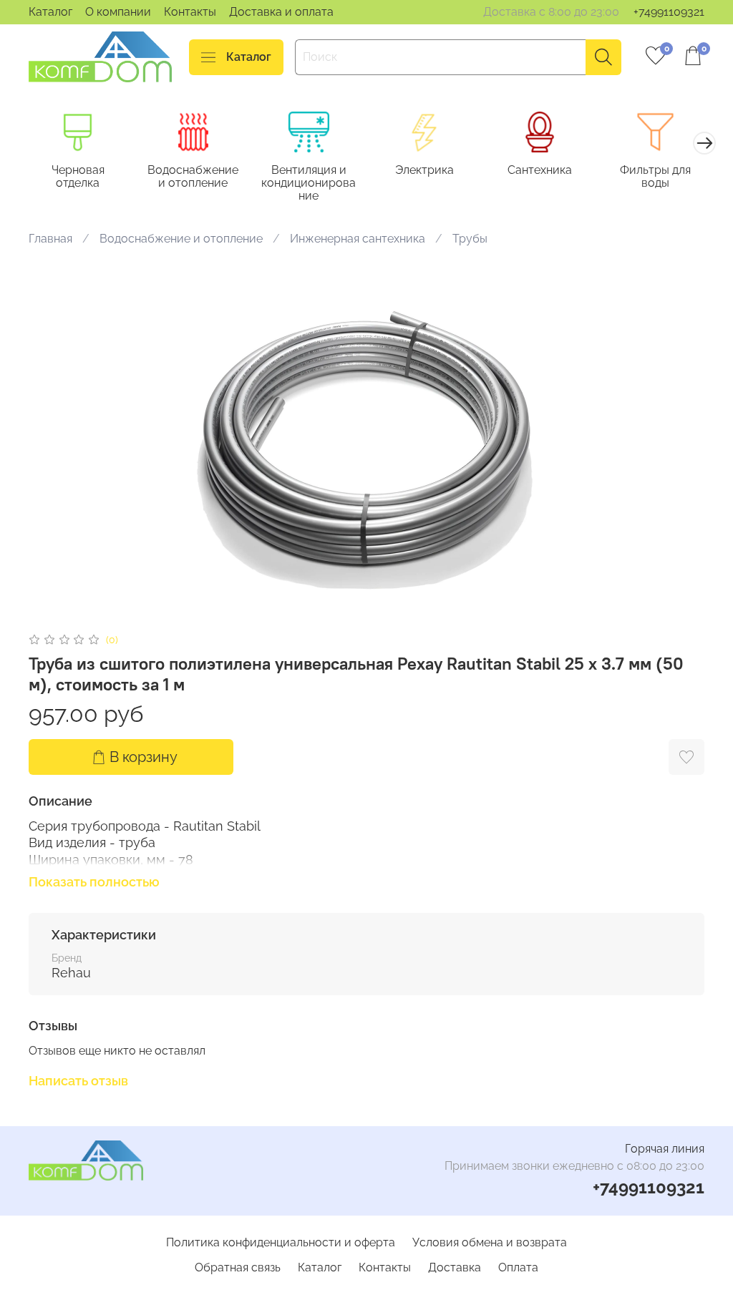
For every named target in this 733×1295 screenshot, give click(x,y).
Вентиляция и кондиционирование (308, 182)
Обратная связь (238, 1267)
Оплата (518, 1267)
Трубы (469, 238)
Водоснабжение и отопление (192, 176)
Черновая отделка (78, 176)
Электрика (424, 170)
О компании (118, 12)
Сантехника (540, 170)
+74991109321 (669, 12)
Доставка (454, 1267)
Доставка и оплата (281, 12)
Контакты (190, 12)
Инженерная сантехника (357, 238)
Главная (50, 238)
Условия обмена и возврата (489, 1242)
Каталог (50, 12)
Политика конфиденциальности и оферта (280, 1242)
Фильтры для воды (655, 176)
